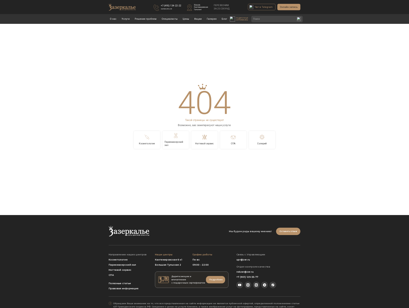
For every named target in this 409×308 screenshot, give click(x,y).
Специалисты (170, 19)
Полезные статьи (120, 283)
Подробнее (216, 279)
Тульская (197, 9)
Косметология (118, 259)
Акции (198, 19)
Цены (186, 19)
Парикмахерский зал (122, 264)
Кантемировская (201, 7)
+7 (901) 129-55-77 (247, 277)
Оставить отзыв (288, 231)
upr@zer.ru (243, 259)
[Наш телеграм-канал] (264, 285)
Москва (197, 5)
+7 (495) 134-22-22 (171, 5)
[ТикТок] (273, 285)
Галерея (212, 19)
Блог (224, 19)
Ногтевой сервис (120, 269)
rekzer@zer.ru (245, 271)
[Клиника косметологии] (248, 285)
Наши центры (164, 254)
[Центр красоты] (256, 285)
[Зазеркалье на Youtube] (239, 285)
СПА (111, 275)
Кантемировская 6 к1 (168, 259)
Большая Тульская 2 (168, 264)
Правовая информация (124, 288)
